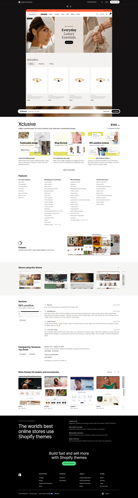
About (101, 477)
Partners (102, 480)
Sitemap (57, 493)
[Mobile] (70, 6)
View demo (106, 111)
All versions (55, 351)
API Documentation (85, 480)
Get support (23, 354)
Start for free (114, 2)
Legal (101, 483)
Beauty (41, 480)
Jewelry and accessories (45, 483)
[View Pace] (102, 245)
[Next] (118, 267)
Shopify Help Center (85, 477)
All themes (32, 354)
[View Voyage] (75, 245)
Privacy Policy (33, 493)
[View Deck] (84, 245)
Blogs (81, 486)
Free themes (62, 480)
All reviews (23, 320)
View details (47, 351)
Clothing (41, 477)
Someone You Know (114, 128)
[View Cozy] (93, 245)
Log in (106, 2)
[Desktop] (67, 6)
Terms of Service (23, 493)
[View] (30, 280)
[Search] (102, 2)
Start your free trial (69, 463)
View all (109, 372)
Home (40, 486)
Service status (104, 486)
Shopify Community (85, 483)
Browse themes (91, 2)
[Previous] (115, 267)
